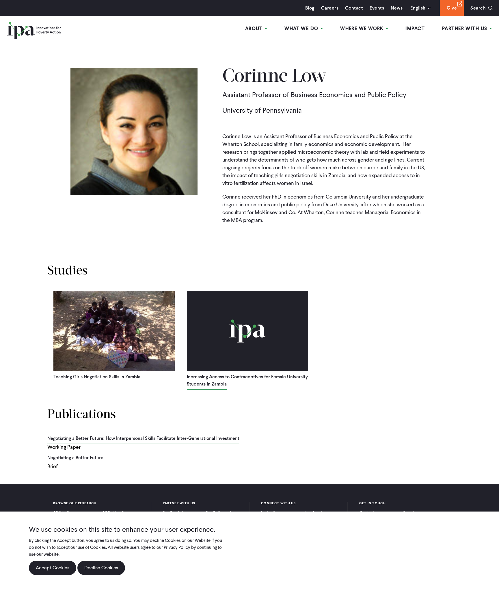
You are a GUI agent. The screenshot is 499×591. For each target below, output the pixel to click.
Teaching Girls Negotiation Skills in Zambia (96, 377)
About (255, 28)
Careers (329, 8)
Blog (309, 8)
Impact (415, 28)
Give (452, 8)
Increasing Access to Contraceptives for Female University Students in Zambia (247, 380)
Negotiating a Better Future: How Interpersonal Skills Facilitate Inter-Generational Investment (143, 438)
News (397, 8)
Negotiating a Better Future (75, 458)
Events (377, 8)
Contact (354, 8)
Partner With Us (465, 28)
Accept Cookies (52, 568)
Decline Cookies (101, 568)
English (417, 8)
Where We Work (362, 28)
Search (478, 8)
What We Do (302, 28)
